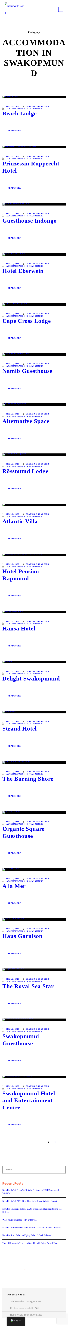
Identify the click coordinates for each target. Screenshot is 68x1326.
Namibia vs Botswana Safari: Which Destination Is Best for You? (31, 1227)
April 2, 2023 (12, 106)
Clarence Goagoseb (37, 106)
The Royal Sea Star (28, 986)
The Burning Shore (27, 778)
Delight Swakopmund (31, 678)
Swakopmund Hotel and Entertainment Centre (28, 1100)
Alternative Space (25, 421)
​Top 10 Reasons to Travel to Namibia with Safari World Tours (30, 1243)
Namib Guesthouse (27, 371)
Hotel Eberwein (23, 271)
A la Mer (14, 886)
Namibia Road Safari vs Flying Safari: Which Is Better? (27, 1235)
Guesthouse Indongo (29, 220)
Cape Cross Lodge (26, 321)
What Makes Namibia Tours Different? (19, 1220)
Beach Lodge (19, 113)
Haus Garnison (22, 936)
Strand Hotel (19, 728)
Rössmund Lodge (25, 471)
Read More (14, 131)
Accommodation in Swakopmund (24, 109)
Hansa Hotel (18, 628)
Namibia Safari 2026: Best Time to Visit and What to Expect (29, 1201)
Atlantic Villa (20, 521)
